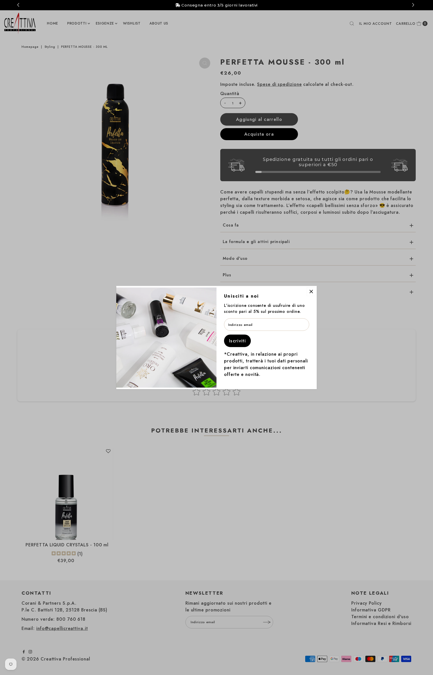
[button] (413, 5)
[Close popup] (311, 291)
